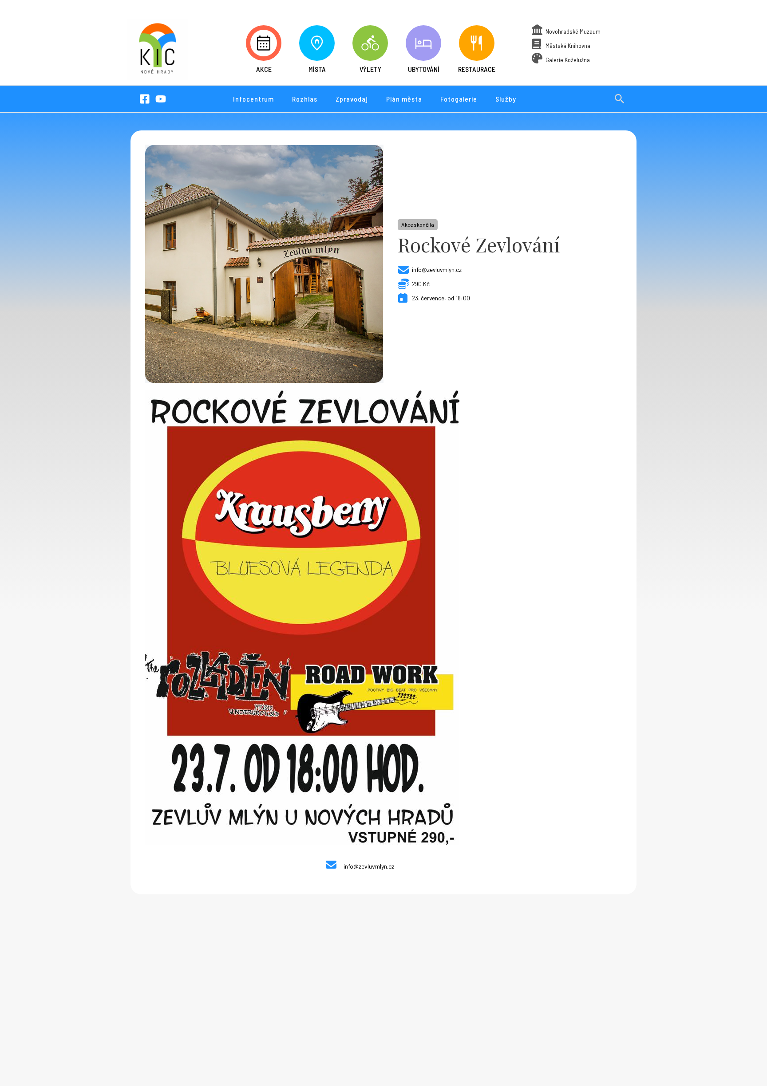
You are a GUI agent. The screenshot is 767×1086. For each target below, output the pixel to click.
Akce (264, 69)
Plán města (404, 98)
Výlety (370, 69)
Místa (317, 69)
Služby (505, 98)
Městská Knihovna (568, 45)
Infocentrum (253, 98)
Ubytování (423, 69)
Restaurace (476, 69)
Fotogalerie (458, 98)
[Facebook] (144, 99)
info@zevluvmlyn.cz (437, 269)
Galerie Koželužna (568, 59)
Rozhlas (304, 98)
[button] (619, 99)
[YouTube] (160, 99)
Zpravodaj (352, 98)
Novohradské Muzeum (573, 31)
